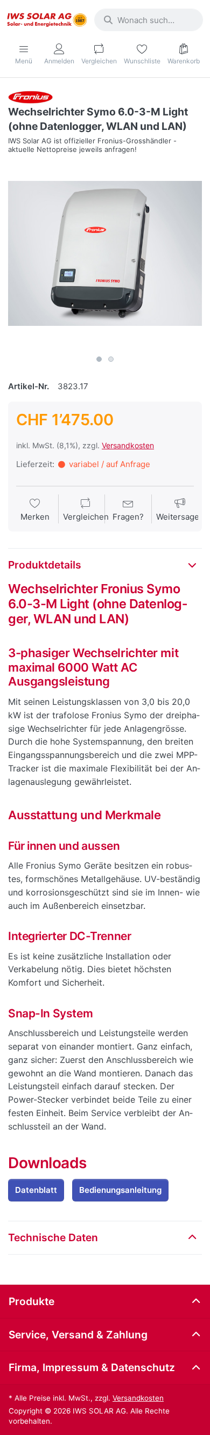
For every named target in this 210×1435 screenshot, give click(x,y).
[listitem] (105, 253)
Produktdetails (44, 564)
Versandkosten (128, 445)
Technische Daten (53, 1237)
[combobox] (148, 20)
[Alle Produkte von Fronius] (30, 96)
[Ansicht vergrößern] (105, 253)
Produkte (31, 1301)
